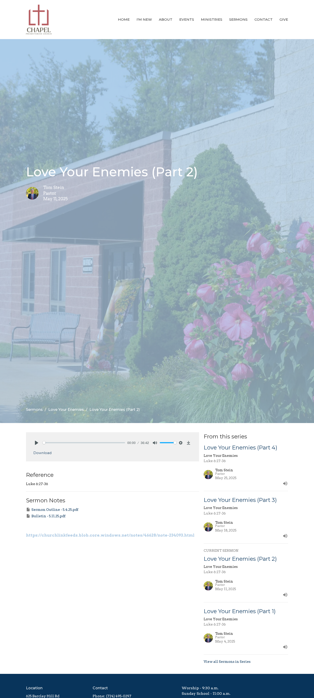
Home (124, 19)
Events (186, 19)
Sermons (238, 19)
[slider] (84, 443)
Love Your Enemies (66, 409)
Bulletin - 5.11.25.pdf (48, 516)
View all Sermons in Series (227, 662)
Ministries (211, 19)
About (165, 19)
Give (284, 19)
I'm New (144, 19)
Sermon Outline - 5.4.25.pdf (54, 510)
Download (42, 453)
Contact (263, 19)
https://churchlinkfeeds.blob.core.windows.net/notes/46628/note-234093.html (110, 535)
